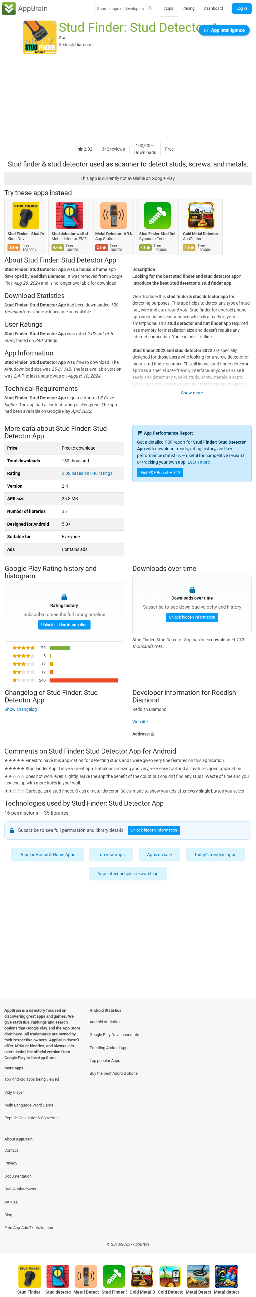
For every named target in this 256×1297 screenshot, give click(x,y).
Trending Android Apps (110, 1047)
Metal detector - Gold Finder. (226, 1292)
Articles (11, 1202)
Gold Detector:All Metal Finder (170, 1292)
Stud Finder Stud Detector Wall (157, 233)
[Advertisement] (127, 98)
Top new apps (111, 854)
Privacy (10, 1163)
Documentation (18, 1176)
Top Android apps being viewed (31, 1079)
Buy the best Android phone (114, 1073)
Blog (8, 1215)
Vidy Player (14, 1092)
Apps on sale (159, 854)
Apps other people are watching (128, 873)
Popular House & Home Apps (48, 854)
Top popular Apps (105, 1060)
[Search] (149, 8)
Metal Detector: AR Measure (113, 233)
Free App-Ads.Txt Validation (28, 1227)
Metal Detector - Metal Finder (198, 1292)
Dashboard (213, 8)
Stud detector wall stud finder (70, 233)
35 (64, 511)
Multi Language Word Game (28, 1105)
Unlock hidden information (64, 624)
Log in (241, 8)
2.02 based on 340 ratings (87, 473)
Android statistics (105, 1022)
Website (140, 721)
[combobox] (120, 8)
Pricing (188, 8)
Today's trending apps (215, 854)
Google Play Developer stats (114, 1034)
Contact (11, 1150)
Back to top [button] (242, 1245)
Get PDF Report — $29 (160, 472)
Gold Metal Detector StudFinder (201, 233)
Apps (168, 8)
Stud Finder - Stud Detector (25, 233)
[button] (192, 734)
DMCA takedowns (20, 1189)
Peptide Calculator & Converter (31, 1118)
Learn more (199, 462)
